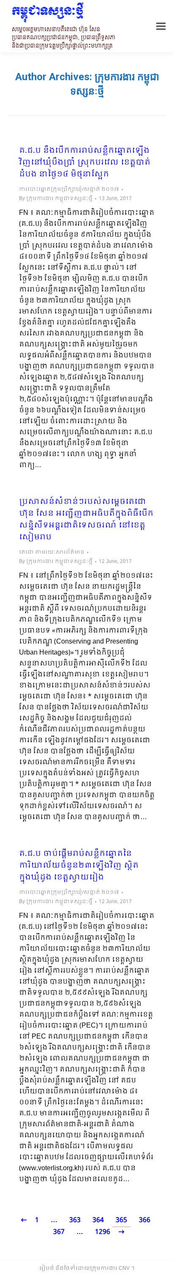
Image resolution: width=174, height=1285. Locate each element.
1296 (102, 1232)
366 (144, 1220)
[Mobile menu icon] (161, 26)
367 (59, 1232)
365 (121, 1220)
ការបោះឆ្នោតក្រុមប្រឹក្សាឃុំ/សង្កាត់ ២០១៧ (69, 189)
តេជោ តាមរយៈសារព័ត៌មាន (51, 552)
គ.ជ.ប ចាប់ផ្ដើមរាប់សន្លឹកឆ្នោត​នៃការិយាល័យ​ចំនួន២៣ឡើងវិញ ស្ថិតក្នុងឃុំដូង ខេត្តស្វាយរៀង (79, 866)
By (55, 199)
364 (98, 1220)
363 (75, 1220)
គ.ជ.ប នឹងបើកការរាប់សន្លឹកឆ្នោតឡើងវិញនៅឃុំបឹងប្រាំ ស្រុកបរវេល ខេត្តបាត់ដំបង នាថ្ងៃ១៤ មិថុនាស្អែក (84, 163)
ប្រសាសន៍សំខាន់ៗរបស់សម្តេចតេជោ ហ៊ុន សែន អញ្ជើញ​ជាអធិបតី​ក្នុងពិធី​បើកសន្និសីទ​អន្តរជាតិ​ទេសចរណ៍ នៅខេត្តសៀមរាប (86, 520)
